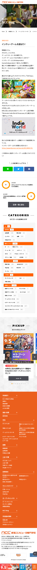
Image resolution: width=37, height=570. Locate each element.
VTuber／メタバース (21, 254)
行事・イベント (6, 489)
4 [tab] (17, 384)
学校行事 (20, 267)
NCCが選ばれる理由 (8, 399)
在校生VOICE (22, 264)
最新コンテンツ (10, 243)
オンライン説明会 (7, 504)
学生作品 (9, 267)
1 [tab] (12, 384)
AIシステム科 (24, 292)
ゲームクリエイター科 (8, 432)
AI (7, 247)
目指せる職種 (6, 406)
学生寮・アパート (7, 467)
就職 (20, 236)
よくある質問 (6, 408)
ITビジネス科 (23, 288)
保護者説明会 (6, 506)
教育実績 (9, 229)
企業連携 (9, 233)
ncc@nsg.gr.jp (24, 548)
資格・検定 (20, 233)
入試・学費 (5, 463)
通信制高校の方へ (24, 476)
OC (7, 226)
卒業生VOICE (9, 240)
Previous (2, 357)
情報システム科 (10, 295)
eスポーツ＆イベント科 (12, 302)
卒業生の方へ (23, 479)
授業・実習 (9, 264)
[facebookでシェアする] (29, 169)
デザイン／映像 (10, 257)
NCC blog (6, 510)
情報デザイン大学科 (11, 292)
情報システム (17, 247)
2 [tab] (13, 384)
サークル (9, 271)
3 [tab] (15, 384)
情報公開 (5, 520)
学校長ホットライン (8, 524)
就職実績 (5, 448)
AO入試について (7, 460)
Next (34, 357)
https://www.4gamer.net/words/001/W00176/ (17, 148)
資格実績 (5, 403)
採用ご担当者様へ (7, 482)
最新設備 (5, 416)
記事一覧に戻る (18, 204)
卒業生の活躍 (6, 453)
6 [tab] (21, 384)
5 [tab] (19, 384)
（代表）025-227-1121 (10, 546)
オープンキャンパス (10, 278)
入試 (21, 278)
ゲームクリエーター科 (12, 299)
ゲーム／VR (9, 250)
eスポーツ (21, 250)
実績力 (4, 401)
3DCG (8, 254)
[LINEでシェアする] (8, 169)
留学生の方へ (6, 479)
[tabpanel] (18, 357)
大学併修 (23, 257)
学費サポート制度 (7, 465)
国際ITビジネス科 (10, 288)
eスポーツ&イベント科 (9, 436)
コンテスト (9, 236)
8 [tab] (24, 384)
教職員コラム (10, 285)
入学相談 (8, 275)
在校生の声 (6, 492)
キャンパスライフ (11, 261)
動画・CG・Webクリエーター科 (14, 309)
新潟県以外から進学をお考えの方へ (10, 476)
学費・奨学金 (9, 281)
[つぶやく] (18, 169)
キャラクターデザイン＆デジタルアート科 (16, 306)
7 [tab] (23, 384)
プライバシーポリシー (8, 522)
